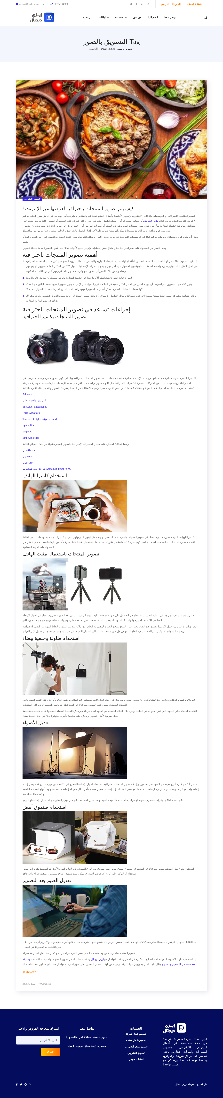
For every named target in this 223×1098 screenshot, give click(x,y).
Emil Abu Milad (31, 437)
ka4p (25, 431)
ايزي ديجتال (97, 959)
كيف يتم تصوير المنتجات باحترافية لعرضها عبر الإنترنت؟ (78, 208)
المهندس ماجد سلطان (34, 400)
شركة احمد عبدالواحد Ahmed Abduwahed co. (47, 468)
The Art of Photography (35, 406)
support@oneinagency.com (31, 4)
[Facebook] (16, 1084)
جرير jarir (27, 462)
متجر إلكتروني (151, 220)
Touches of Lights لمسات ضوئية (40, 419)
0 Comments (45, 984)
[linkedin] (30, 1084)
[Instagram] (25, 1084)
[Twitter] (21, 1084)
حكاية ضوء (28, 425)
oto (30, 431)
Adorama (27, 394)
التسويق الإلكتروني (32, 199)
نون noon (27, 456)
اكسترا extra (29, 450)
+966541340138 (60, 4)
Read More (29, 972)
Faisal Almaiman (31, 412)
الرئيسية (93, 48)
